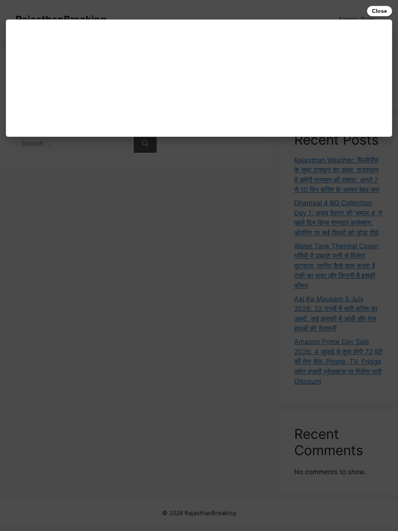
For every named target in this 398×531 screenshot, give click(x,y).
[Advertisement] (199, 78)
